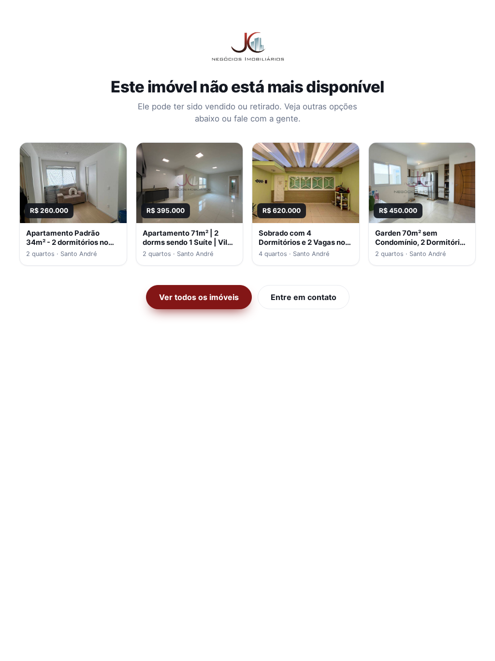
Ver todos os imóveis (199, 297)
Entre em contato (303, 297)
